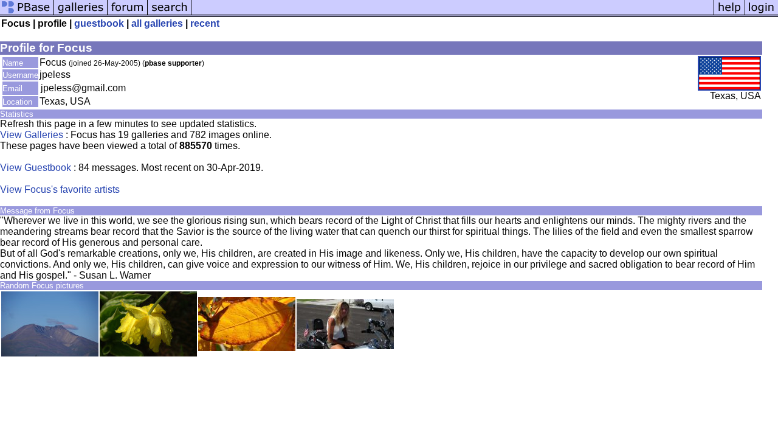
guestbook (99, 23)
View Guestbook (35, 167)
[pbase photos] (27, 14)
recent (204, 23)
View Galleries (31, 135)
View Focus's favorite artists (60, 189)
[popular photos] (452, 14)
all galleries (157, 23)
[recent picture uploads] (81, 14)
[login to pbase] (761, 14)
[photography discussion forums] (128, 14)
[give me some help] (729, 14)
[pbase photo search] (169, 14)
